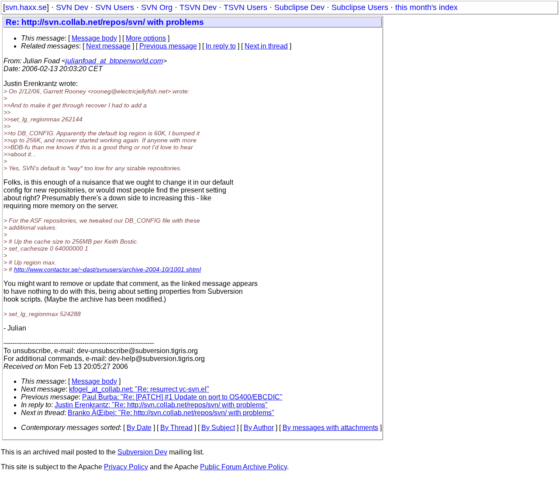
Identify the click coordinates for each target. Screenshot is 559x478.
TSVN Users (245, 7)
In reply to (221, 46)
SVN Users (114, 7)
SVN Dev (72, 7)
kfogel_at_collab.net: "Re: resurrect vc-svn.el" (139, 389)
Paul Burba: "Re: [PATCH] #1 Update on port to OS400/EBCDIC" (182, 397)
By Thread (176, 427)
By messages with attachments (330, 427)
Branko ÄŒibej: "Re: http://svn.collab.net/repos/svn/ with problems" (171, 412)
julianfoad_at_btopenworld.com (114, 61)
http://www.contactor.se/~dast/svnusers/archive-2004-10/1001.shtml (107, 269)
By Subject (218, 427)
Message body (94, 38)
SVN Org (157, 7)
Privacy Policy (126, 467)
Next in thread (266, 46)
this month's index (426, 7)
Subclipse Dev (299, 7)
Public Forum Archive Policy (243, 467)
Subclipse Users (359, 7)
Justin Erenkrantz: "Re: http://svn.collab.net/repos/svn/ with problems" (161, 405)
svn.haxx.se (26, 7)
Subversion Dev (142, 452)
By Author (259, 427)
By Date (139, 427)
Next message (108, 46)
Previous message (168, 46)
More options (146, 38)
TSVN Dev (198, 7)
